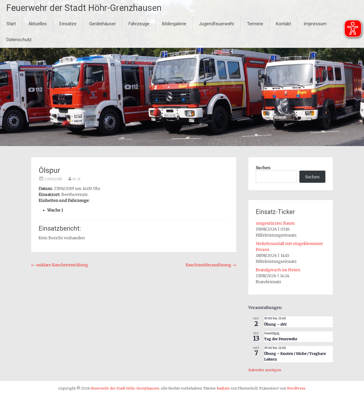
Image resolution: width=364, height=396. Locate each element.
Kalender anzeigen (264, 370)
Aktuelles (37, 23)
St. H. (77, 179)
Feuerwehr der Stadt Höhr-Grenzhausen (83, 8)
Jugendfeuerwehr (216, 23)
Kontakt (283, 23)
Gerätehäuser (102, 23)
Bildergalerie (174, 23)
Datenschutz (19, 39)
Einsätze (68, 23)
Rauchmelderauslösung (211, 264)
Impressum (315, 23)
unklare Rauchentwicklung (59, 264)
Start (11, 23)
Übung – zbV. (275, 324)
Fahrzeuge (139, 23)
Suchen (263, 167)
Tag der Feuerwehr (280, 339)
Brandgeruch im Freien (278, 269)
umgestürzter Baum (275, 223)
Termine (255, 23)
